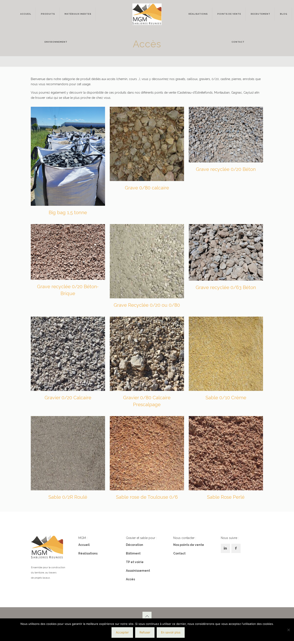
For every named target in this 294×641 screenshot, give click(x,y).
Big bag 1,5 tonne (68, 212)
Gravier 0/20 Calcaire (68, 397)
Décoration (134, 545)
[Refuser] (288, 630)
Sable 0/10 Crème (226, 397)
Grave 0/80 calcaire (147, 187)
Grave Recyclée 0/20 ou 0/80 (147, 305)
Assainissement (138, 570)
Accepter (122, 632)
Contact (179, 553)
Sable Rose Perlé (225, 497)
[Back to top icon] (147, 616)
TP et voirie (135, 562)
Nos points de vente (188, 545)
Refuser (144, 632)
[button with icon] (225, 548)
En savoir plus (170, 632)
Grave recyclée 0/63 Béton (226, 287)
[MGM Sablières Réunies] (147, 14)
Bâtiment (133, 553)
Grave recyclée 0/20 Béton (226, 169)
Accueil (84, 545)
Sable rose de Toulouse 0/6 (147, 497)
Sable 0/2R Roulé (67, 497)
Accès (130, 579)
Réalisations (87, 553)
